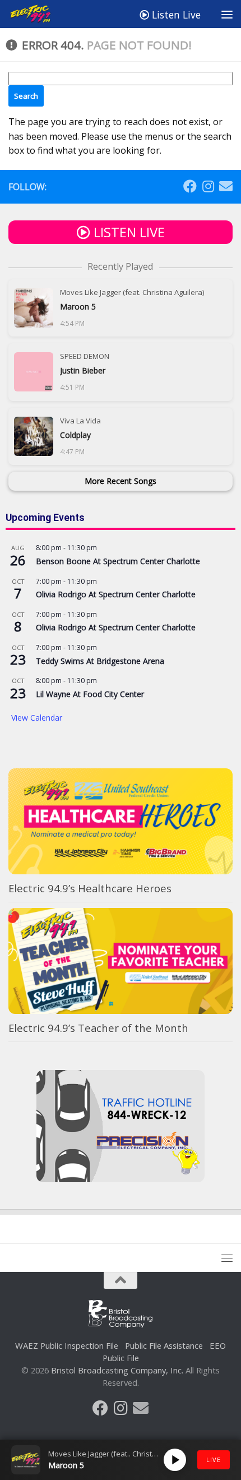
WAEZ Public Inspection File (66, 1345)
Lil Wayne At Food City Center (90, 694)
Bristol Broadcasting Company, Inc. (117, 1370)
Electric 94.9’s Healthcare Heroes (90, 888)
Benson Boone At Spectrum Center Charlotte (118, 561)
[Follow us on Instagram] (208, 186)
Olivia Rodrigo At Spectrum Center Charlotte (116, 594)
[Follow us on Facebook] (190, 186)
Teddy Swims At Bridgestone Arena (100, 661)
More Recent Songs (120, 481)
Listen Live (175, 14)
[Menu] (227, 14)
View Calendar (36, 717)
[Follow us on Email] (226, 186)
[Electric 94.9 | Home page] (38, 14)
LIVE (213, 1459)
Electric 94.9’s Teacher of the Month (98, 1028)
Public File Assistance (164, 1345)
